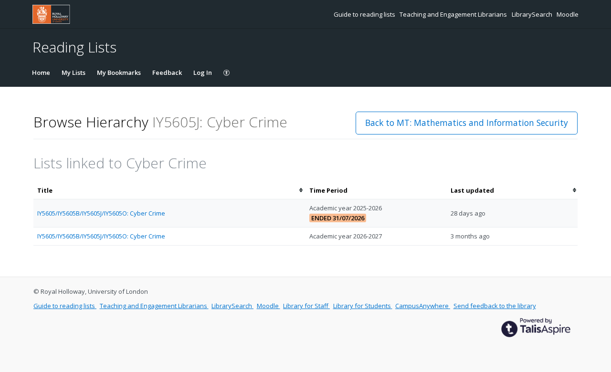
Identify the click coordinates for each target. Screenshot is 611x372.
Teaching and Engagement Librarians (454, 14)
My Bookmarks (119, 72)
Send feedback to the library (494, 305)
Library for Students (362, 305)
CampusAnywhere (422, 305)
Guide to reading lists (365, 14)
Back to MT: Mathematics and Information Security (466, 122)
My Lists (73, 72)
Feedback (167, 72)
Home (41, 72)
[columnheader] (169, 190)
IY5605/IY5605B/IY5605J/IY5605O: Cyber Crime (101, 213)
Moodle (568, 14)
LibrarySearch (533, 14)
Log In (202, 72)
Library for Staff (306, 305)
